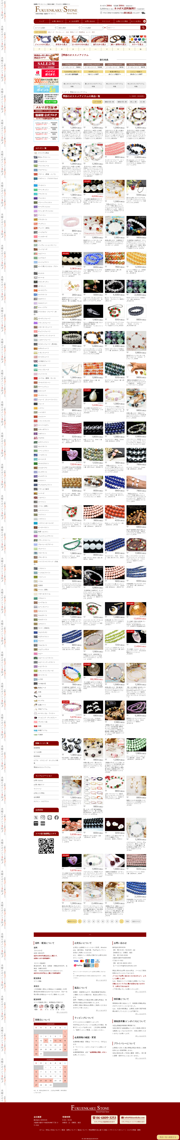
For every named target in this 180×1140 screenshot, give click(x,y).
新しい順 (133, 102)
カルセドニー (42, 303)
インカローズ (42, 236)
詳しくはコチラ (62, 1012)
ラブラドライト (43, 636)
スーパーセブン (43, 425)
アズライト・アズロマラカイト (46, 180)
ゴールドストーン (44, 382)
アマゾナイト (42, 194)
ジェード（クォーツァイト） (48, 399)
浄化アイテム (42, 709)
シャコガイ (42, 412)
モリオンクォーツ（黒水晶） (48, 344)
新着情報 (37, 748)
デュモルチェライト (45, 485)
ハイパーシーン (43, 510)
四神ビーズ (74, 32)
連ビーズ (51, 32)
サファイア (42, 391)
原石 (93, 32)
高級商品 (82, 32)
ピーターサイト (43, 527)
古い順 (142, 102)
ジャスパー (42, 416)
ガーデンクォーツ (44, 318)
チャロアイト (42, 476)
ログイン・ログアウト (41, 801)
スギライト (42, 433)
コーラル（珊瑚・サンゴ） (47, 378)
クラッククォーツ (44, 323)
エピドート (42, 253)
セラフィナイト (43, 442)
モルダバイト (42, 619)
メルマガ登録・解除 (134, 1130)
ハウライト (42, 519)
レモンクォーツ (43, 352)
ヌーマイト (42, 502)
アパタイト (42, 185)
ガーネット (42, 286)
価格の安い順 (109, 102)
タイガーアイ (42, 468)
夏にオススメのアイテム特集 (93, 85)
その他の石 (42, 683)
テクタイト (42, 480)
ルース (88, 32)
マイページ (37, 789)
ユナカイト (42, 624)
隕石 (39, 241)
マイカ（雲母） (43, 589)
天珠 (39, 692)
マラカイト (42, 598)
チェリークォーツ (44, 331)
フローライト (42, 553)
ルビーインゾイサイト (46, 658)
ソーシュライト (43, 450)
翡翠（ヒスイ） (43, 532)
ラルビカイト (42, 645)
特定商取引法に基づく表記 (98, 1130)
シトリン (41, 408)
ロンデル (41, 700)
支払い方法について (53, 1130)
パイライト (42, 514)
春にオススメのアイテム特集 (72, 85)
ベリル (40, 581)
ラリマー (41, 641)
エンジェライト (43, 262)
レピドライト (42, 666)
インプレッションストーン (47, 245)
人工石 (40, 679)
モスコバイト (42, 611)
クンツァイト (42, 374)
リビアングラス (43, 649)
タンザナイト (42, 472)
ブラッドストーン (44, 540)
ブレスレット (60, 32)
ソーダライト (42, 455)
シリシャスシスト (44, 421)
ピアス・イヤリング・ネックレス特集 (46, 761)
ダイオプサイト (43, 463)
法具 (39, 696)
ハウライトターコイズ (46, 523)
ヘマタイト (42, 568)
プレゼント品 (42, 722)
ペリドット (42, 577)
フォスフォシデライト (46, 536)
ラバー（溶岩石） (44, 628)
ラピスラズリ (42, 632)
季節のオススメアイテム (42, 767)
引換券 (40, 734)
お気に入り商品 (39, 793)
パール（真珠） (43, 506)
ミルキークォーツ (44, 340)
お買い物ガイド (39, 784)
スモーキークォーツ (45, 327)
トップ (64, 92)
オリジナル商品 (43, 153)
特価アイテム (42, 730)
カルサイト (42, 299)
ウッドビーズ (42, 249)
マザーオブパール (44, 594)
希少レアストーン (44, 157)
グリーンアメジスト (45, 202)
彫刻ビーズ (42, 688)
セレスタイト (42, 446)
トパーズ (41, 493)
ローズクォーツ (43, 357)
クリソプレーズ (43, 369)
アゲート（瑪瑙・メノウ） (47, 174)
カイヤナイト (42, 294)
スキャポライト (43, 429)
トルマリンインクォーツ (46, 335)
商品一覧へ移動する (168, 1137)
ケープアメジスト (44, 207)
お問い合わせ (38, 780)
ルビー (40, 653)
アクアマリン (42, 170)
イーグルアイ (42, 232)
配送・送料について (69, 1130)
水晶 (67, 32)
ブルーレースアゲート (46, 544)
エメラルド (42, 258)
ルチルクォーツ (43, 348)
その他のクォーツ (44, 361)
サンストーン (42, 395)
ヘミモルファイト (44, 572)
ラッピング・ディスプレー (47, 717)
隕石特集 (37, 756)
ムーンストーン (43, 607)
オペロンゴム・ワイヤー (46, 713)
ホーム (41, 1130)
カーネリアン (42, 290)
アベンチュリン (43, 189)
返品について (82, 1130)
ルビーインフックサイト (46, 662)
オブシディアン (43, 282)
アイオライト (42, 161)
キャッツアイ (42, 307)
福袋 (39, 726)
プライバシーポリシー (117, 1130)
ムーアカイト (42, 602)
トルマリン (42, 497)
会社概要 (37, 797)
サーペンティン (43, 387)
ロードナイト (42, 675)
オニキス (41, 273)
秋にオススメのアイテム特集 (114, 85)
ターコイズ (42, 459)
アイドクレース (43, 166)
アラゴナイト (42, 219)
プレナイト (42, 549)
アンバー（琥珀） (44, 228)
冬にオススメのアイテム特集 (136, 85)
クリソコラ (42, 365)
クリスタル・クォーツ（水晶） (45, 313)
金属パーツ (42, 705)
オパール (41, 277)
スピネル (41, 438)
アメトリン (42, 215)
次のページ (136, 921)
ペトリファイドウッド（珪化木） (46, 563)
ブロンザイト (42, 557)
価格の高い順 (122, 102)
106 (127, 921)
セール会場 (37, 752)
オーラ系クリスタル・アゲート (46, 267)
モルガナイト (42, 615)
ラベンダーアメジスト (46, 211)
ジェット (41, 404)
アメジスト (42, 198)
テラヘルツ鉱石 (43, 489)
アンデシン (42, 224)
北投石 (40, 585)
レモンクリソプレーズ (46, 671)
